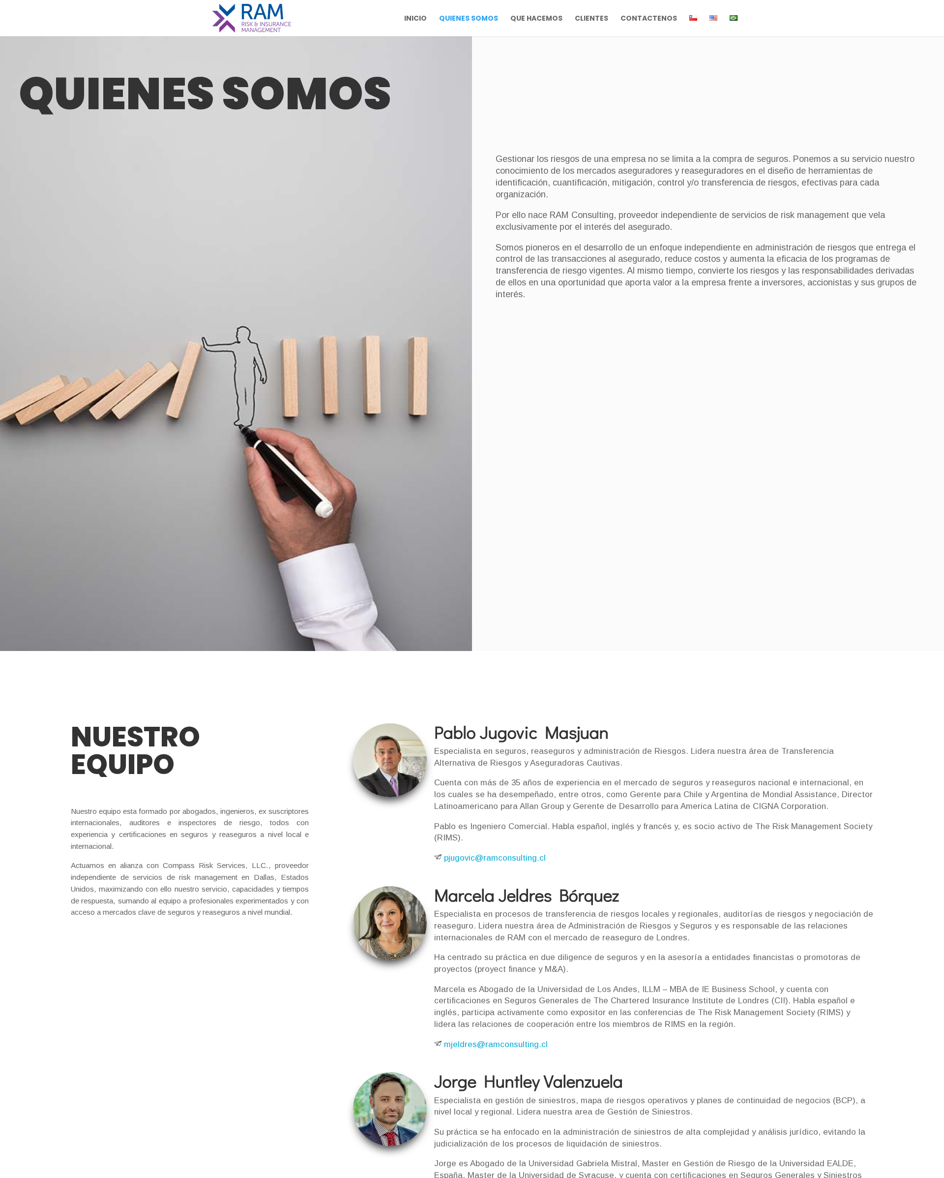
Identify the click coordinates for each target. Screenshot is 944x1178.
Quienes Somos (468, 19)
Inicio (415, 19)
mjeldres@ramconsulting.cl (495, 1044)
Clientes (591, 19)
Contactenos (648, 19)
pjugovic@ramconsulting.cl (494, 858)
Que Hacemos (536, 19)
